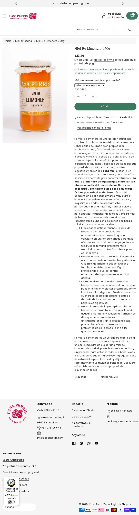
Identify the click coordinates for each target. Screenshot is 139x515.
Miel (116, 377)
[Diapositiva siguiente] (123, 3)
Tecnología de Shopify (117, 504)
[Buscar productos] (130, 29)
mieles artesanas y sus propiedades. (103, 366)
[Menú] (17, 479)
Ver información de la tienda (94, 127)
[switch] (11, 502)
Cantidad (80, 89)
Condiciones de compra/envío (21, 472)
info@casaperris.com (50, 438)
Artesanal (106, 377)
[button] (6, 16)
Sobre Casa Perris (13, 459)
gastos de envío (104, 60)
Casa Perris (96, 504)
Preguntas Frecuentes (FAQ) (20, 466)
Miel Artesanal (23, 41)
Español (9, 507)
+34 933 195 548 (51, 427)
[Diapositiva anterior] (16, 3)
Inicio (8, 41)
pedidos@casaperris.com (122, 421)
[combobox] (105, 29)
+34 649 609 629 (121, 411)
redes (93, 370)
